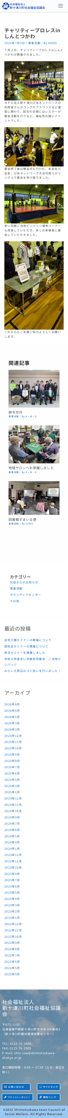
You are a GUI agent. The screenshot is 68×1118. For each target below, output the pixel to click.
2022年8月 (12, 949)
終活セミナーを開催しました (24, 652)
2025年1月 (12, 792)
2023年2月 (12, 911)
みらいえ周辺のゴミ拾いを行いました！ (32, 671)
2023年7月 (12, 880)
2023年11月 (13, 861)
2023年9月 (12, 874)
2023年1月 (12, 918)
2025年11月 (13, 742)
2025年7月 (12, 767)
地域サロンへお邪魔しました (31, 467)
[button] (60, 6)
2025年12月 (13, 736)
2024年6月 (12, 830)
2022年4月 (12, 974)
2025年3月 (12, 786)
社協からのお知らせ (24, 582)
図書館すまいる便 (22, 519)
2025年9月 (12, 754)
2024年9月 (12, 817)
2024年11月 (13, 805)
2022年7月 (12, 955)
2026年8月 (12, 704)
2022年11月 (13, 930)
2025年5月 (12, 780)
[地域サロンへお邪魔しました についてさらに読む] (34, 444)
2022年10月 (13, 936)
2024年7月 (12, 823)
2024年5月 (12, 836)
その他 (14, 601)
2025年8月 (12, 761)
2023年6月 (12, 886)
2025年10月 (13, 748)
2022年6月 (12, 961)
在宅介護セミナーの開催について (28, 640)
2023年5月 (12, 892)
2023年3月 (12, 905)
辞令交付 (15, 412)
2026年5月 (12, 717)
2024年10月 (13, 811)
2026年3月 (12, 723)
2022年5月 (12, 968)
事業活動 (34, 43)
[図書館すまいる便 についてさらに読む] (34, 498)
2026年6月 (12, 710)
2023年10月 (13, 867)
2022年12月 (13, 924)
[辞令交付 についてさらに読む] (34, 388)
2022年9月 (12, 943)
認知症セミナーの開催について (26, 646)
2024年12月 (13, 798)
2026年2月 (12, 729)
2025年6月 (12, 773)
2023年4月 (12, 899)
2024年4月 (12, 842)
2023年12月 (13, 855)
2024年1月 (12, 848)
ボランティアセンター (25, 595)
